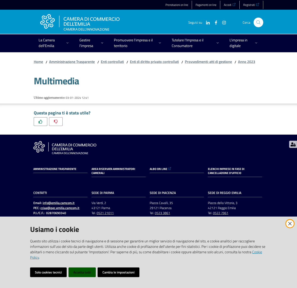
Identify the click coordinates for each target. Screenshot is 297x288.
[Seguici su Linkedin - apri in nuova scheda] (206, 22)
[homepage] (80, 22)
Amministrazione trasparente (54, 169)
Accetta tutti (82, 272)
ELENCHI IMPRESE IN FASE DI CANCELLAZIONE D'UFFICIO (226, 171)
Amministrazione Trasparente (72, 61)
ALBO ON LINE (158, 169)
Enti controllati (112, 61)
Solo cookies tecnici (48, 272)
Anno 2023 (246, 61)
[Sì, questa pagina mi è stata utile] (40, 121)
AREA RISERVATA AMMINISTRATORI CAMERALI (113, 171)
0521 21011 (105, 213)
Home (38, 61)
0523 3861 (162, 213)
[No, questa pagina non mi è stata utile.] (56, 121)
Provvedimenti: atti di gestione (208, 61)
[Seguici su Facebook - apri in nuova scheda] (214, 22)
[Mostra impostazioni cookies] (293, 144)
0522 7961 (220, 213)
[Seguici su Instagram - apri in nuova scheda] (222, 22)
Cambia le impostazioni (118, 272)
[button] (258, 22)
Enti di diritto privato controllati (154, 61)
